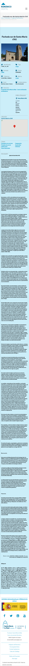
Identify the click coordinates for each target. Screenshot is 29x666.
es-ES (17, 78)
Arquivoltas (18, 145)
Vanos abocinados (5, 148)
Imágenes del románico (17, 18)
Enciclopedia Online (14, 647)
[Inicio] (9, 6)
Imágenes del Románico (14, 644)
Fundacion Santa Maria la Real (14, 633)
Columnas (17, 146)
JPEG (2, 72)
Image (17, 66)
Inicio (2, 18)
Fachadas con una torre (7, 143)
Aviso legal (14, 658)
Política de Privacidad (14, 656)
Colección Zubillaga (14, 651)
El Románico (8, 18)
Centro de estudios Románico (14, 635)
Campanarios (18, 143)
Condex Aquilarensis (14, 649)
